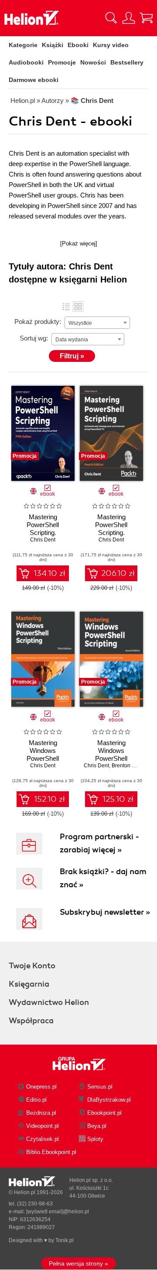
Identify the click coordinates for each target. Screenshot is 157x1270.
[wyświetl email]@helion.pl (57, 1212)
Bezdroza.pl (41, 1113)
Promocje (62, 62)
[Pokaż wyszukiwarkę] (111, 17)
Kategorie (23, 44)
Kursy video (111, 44)
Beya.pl (96, 1126)
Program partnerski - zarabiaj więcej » (99, 843)
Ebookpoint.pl (104, 1113)
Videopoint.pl (42, 1126)
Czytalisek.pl (42, 1139)
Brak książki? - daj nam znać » (103, 878)
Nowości (93, 62)
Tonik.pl (64, 1240)
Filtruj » (72, 356)
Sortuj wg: (34, 338)
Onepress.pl (41, 1086)
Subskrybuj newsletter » (105, 912)
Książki (52, 44)
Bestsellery (126, 62)
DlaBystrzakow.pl (109, 1099)
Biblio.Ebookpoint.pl (51, 1152)
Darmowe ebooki (33, 79)
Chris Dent (42, 540)
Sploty (95, 1139)
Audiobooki (26, 62)
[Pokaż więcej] (78, 243)
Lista (66, 306)
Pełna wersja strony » (78, 1263)
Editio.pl (36, 1099)
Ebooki (78, 44)
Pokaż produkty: (37, 321)
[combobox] (97, 323)
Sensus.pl (100, 1086)
